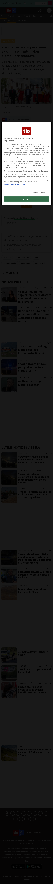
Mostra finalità (39, 192)
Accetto (26, 199)
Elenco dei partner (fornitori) (15, 184)
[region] (26, 164)
